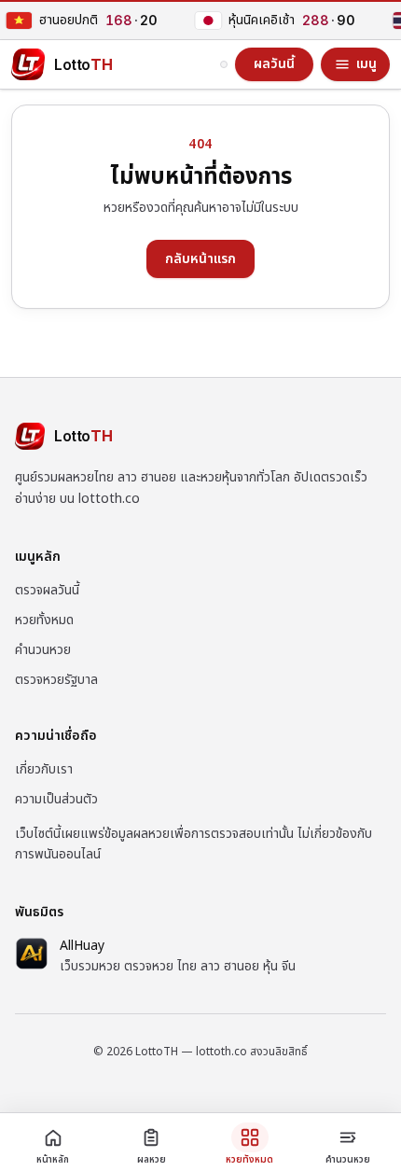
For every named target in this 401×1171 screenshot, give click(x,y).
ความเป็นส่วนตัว (56, 799)
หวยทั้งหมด (44, 620)
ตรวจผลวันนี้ (47, 590)
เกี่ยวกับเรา (44, 769)
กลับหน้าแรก (200, 259)
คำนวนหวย (43, 650)
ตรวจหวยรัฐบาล (56, 680)
